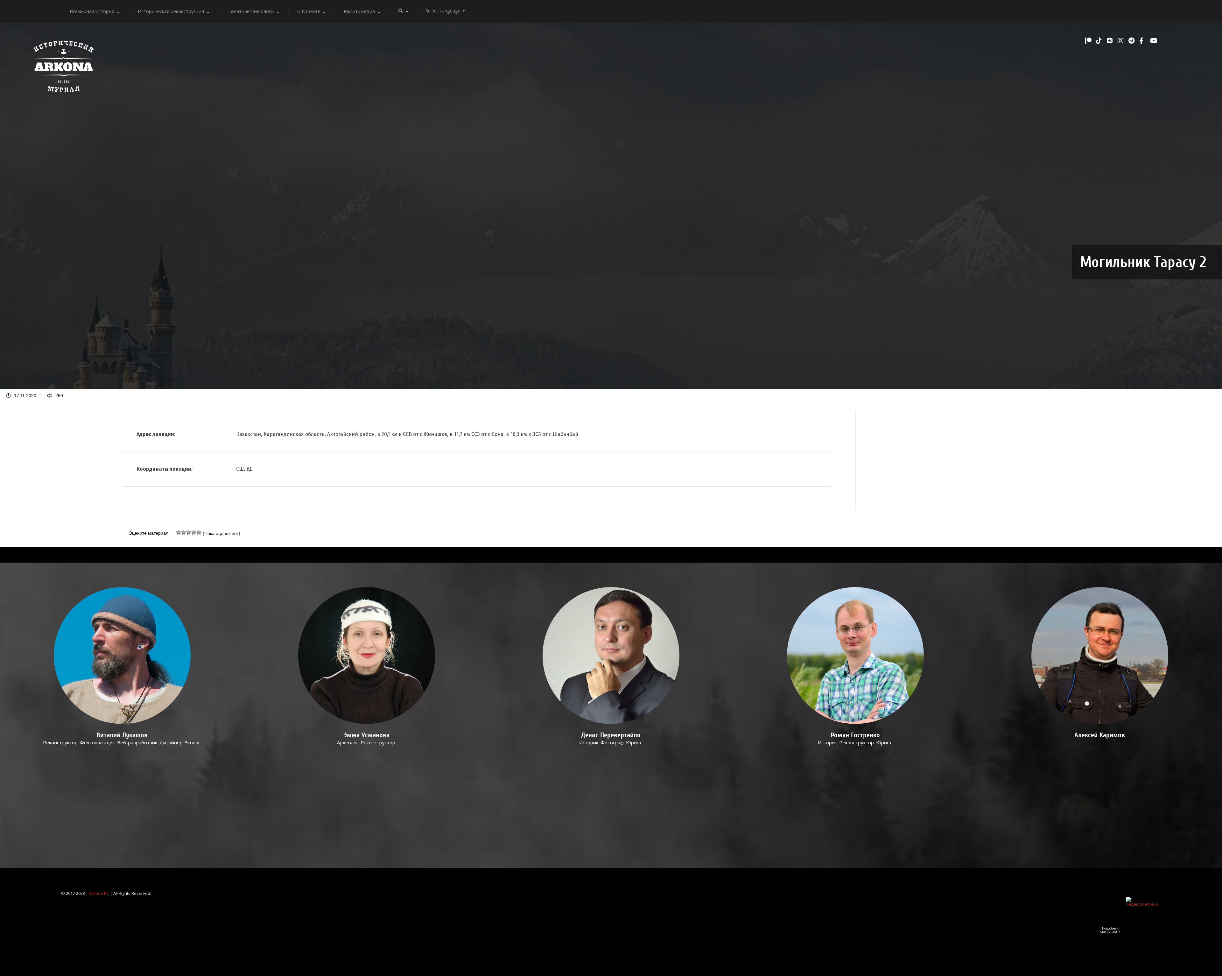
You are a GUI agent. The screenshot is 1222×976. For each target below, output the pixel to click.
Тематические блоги (251, 11)
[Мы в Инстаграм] (1121, 41)
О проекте (308, 11)
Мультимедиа (359, 11)
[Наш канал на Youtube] (1154, 41)
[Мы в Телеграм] (1132, 41)
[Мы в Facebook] (1143, 41)
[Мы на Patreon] (1089, 41)
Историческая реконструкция (171, 11)
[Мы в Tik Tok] (1100, 41)
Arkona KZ (99, 893)
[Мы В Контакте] (1110, 41)
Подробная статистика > (1110, 930)
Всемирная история (92, 11)
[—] (63, 95)
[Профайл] (122, 655)
